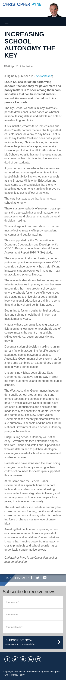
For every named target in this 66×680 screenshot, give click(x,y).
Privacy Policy (17, 675)
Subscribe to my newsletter (20, 641)
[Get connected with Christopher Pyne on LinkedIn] (31, 659)
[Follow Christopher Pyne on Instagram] (38, 659)
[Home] (22, 9)
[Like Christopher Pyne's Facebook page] (7, 659)
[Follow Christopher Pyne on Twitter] (15, 659)
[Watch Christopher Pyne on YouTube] (23, 659)
